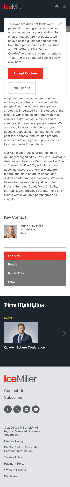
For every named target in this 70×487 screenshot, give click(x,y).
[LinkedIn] (26, 409)
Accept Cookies (25, 73)
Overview (14, 256)
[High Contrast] (57, 6)
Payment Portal (14, 463)
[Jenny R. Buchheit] (10, 231)
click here (14, 62)
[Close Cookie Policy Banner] (60, 23)
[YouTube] (36, 409)
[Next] (64, 333)
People (12, 264)
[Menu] (64, 6)
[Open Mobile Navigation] (66, 29)
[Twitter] (17, 409)
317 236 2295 (28, 229)
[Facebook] (8, 409)
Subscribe (13, 397)
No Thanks (22, 88)
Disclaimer (11, 476)
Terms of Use (13, 457)
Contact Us (14, 391)
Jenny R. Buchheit (31, 225)
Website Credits (15, 470)
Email (23, 233)
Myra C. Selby (47, 186)
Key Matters (16, 273)
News (11, 281)
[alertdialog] (35, 58)
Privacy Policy (13, 441)
